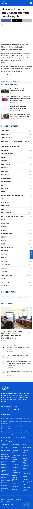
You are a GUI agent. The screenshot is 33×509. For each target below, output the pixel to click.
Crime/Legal (5, 157)
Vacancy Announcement (23, 297)
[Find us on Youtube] (15, 409)
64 (20, 118)
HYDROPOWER (6, 213)
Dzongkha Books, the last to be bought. (18, 355)
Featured (4, 188)
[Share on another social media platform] (27, 20)
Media (3, 230)
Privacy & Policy (5, 501)
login (7, 81)
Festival (4, 192)
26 (20, 110)
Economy (4, 171)
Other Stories (6, 233)
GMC (2, 199)
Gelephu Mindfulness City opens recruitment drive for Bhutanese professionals (19, 372)
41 (20, 102)
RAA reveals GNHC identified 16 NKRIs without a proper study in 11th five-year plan (20, 98)
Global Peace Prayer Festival (12, 195)
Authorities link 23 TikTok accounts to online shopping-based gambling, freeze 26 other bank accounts (19, 363)
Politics (4, 240)
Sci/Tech (4, 254)
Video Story (5, 282)
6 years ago (14, 102)
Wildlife (4, 285)
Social (3, 258)
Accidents (5, 131)
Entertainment (6, 178)
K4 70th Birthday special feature (13, 216)
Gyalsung (4, 202)
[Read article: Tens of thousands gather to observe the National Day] (5, 108)
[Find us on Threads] (8, 409)
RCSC (3, 244)
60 (20, 93)
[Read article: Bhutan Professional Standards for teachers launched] (5, 90)
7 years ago (14, 93)
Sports (4, 261)
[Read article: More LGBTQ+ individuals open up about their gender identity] (5, 116)
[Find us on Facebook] (1, 409)
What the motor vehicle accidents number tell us (15, 418)
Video (3, 278)
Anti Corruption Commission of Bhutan (15, 141)
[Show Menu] (31, 3)
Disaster (4, 168)
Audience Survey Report (10, 147)
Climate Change (7, 154)
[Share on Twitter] (17, 20)
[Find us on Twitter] (5, 409)
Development (6, 164)
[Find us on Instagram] (11, 409)
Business (4, 150)
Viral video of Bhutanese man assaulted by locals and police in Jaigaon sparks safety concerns (19, 347)
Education (5, 174)
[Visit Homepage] (4, 3)
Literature (5, 223)
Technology (5, 265)
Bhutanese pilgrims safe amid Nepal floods (13, 437)
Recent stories (7, 247)
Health (4, 209)
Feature (4, 185)
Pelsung (4, 237)
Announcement (6, 138)
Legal (3, 220)
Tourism (4, 272)
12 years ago (14, 110)
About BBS (19, 499)
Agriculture (6, 134)
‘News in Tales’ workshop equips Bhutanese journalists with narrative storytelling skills (12, 334)
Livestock (5, 227)
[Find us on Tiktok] (18, 409)
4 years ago (14, 118)
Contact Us (10, 499)
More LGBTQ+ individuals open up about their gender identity (20, 115)
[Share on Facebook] (6, 20)
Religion (4, 251)
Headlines (5, 206)
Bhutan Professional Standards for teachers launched (20, 90)
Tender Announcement (8, 297)
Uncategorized (6, 275)
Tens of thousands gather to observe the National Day (19, 107)
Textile (4, 268)
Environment (6, 181)
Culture (4, 161)
